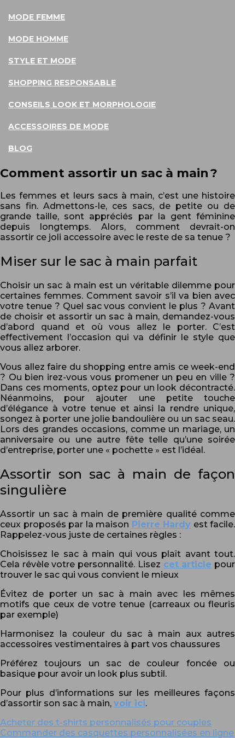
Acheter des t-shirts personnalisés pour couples (106, 722)
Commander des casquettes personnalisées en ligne (117, 733)
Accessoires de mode (58, 126)
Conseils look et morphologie (82, 104)
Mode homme (38, 39)
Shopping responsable (62, 83)
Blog (20, 148)
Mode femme (36, 17)
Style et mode (42, 61)
